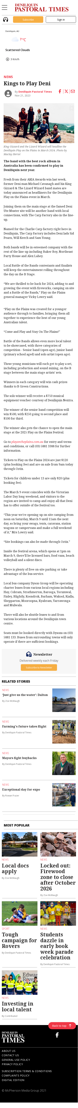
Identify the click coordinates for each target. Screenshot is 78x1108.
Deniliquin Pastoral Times (35, 91)
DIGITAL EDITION (13, 1080)
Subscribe (28, 19)
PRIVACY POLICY (12, 1064)
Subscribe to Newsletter (39, 667)
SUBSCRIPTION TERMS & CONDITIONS (27, 1071)
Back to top (59, 1025)
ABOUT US (8, 1051)
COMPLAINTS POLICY (15, 1075)
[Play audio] (5, 19)
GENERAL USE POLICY (16, 1060)
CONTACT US (10, 1055)
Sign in (61, 19)
